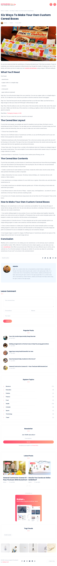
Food (7, 400)
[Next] (30, 486)
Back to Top (52, 561)
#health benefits (5, 257)
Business (8, 386)
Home (2, 10)
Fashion (8, 393)
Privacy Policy (35, 445)
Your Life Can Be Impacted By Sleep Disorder (22, 336)
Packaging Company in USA (14, 113)
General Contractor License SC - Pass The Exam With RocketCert (28, 366)
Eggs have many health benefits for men (21, 351)
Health (6, 10)
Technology (9, 414)
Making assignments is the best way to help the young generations (29, 344)
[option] (15, 472)
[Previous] (27, 486)
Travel (7, 417)
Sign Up (28, 442)
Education (8, 389)
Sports (7, 410)
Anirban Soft (6, 562)
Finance (8, 396)
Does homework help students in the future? (22, 359)
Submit (7, 321)
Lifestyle (8, 407)
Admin (5, 22)
